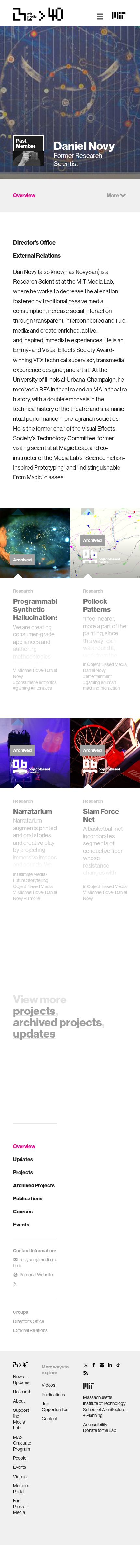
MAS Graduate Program (22, 1443)
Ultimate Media (31, 874)
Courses (23, 1211)
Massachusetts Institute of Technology (104, 1400)
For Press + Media (20, 1506)
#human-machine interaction (101, 685)
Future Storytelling (30, 880)
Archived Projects (34, 1185)
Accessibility (95, 1424)
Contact (49, 1419)
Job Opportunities (55, 1406)
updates (34, 1033)
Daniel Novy (94, 670)
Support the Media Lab (21, 1419)
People (19, 1458)
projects (34, 1010)
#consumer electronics (35, 682)
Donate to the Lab (99, 1430)
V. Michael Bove (28, 670)
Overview (24, 1146)
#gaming (21, 688)
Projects (23, 1172)
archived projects (57, 1022)
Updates (23, 1159)
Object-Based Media (107, 664)
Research (22, 1392)
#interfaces (41, 688)
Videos (20, 1477)
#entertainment (97, 676)
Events (21, 1224)
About (19, 1401)
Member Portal (21, 1489)
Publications (27, 1198)
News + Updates (21, 1379)
